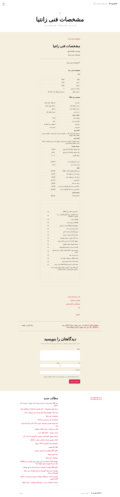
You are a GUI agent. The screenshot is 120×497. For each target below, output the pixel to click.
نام (79, 363)
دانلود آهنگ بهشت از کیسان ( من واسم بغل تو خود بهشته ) (40, 467)
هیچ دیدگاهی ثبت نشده (49, 25)
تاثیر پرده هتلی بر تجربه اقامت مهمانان (46, 429)
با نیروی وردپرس (85, 493)
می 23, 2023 (61, 25)
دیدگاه (78, 349)
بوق (79, 307)
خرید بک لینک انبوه (96, 399)
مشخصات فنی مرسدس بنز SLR (48, 419)
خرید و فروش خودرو (74, 296)
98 (60, 13)
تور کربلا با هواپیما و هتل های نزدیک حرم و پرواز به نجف (41, 412)
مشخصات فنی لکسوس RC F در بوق (46, 443)
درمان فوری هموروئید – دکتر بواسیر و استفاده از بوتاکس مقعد (39, 409)
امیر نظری (70, 25)
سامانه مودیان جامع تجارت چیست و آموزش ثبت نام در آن (40, 436)
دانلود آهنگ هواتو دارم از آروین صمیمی (46, 450)
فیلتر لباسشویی (53, 447)
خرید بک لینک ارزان (96, 397)
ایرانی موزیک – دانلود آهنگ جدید (48, 432)
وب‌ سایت (78, 369)
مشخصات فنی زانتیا (74, 38)
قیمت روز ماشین (75, 300)
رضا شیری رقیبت (53, 454)
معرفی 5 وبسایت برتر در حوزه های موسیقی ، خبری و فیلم (40, 482)
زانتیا (69, 70)
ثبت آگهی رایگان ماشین (73, 304)
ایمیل (57, 363)
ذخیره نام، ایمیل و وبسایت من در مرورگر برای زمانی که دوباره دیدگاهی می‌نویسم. (61, 376)
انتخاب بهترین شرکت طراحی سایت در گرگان (44, 440)
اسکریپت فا (113, 3)
